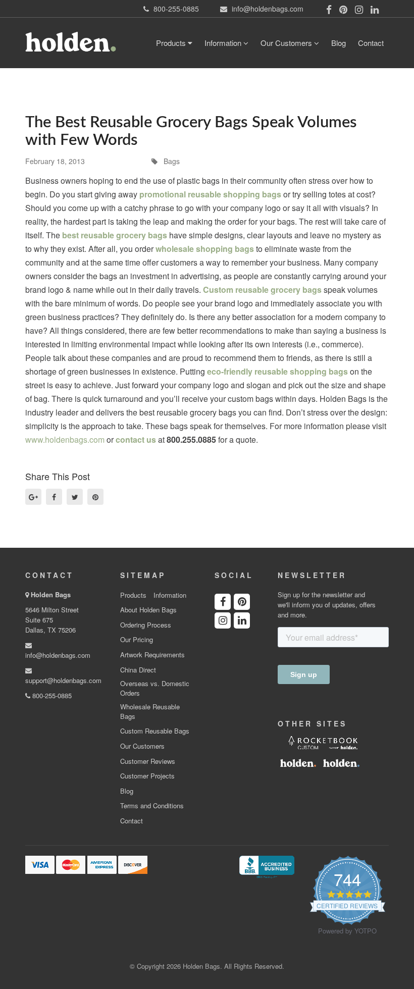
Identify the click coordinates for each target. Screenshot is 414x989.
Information (223, 42)
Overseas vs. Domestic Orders (154, 688)
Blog (338, 42)
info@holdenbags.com (57, 655)
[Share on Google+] (33, 497)
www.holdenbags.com (65, 439)
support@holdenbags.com (63, 680)
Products (172, 42)
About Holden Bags (148, 609)
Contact (371, 42)
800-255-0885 (51, 695)
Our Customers (287, 42)
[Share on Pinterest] (95, 497)
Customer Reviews (147, 761)
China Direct (138, 669)
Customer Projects (147, 775)
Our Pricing (136, 639)
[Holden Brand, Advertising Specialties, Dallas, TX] (266, 866)
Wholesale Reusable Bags (150, 711)
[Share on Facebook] (54, 497)
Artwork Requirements (152, 654)
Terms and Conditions (152, 805)
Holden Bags (51, 594)
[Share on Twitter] (75, 497)
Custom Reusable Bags (154, 731)
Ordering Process (145, 625)
